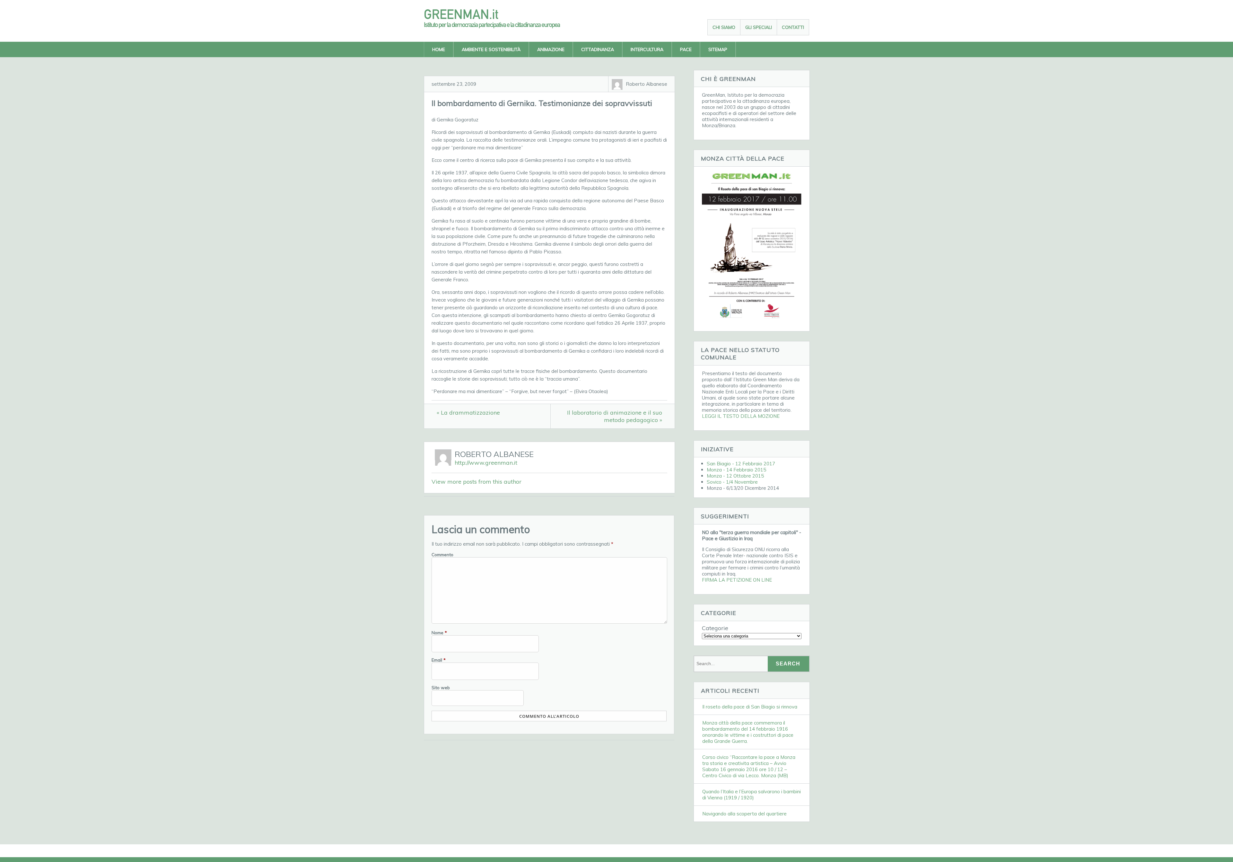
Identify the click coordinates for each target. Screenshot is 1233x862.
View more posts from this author (476, 481)
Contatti (793, 27)
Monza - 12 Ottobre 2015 (735, 476)
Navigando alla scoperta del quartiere (744, 814)
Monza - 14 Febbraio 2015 (736, 470)
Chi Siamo (724, 27)
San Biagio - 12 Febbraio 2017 (741, 464)
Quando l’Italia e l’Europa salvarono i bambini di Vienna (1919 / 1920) (751, 794)
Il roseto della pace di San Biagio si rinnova (749, 707)
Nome (439, 632)
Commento (442, 554)
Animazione (550, 49)
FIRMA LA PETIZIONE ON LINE (737, 580)
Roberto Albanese (646, 84)
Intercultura (647, 49)
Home (438, 49)
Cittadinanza (597, 49)
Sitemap (717, 49)
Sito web (441, 687)
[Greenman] (498, 26)
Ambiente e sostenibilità (491, 49)
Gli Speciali (758, 27)
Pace (686, 49)
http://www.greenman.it (486, 462)
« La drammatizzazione (468, 412)
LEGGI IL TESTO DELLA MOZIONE (741, 416)
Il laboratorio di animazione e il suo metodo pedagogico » (614, 416)
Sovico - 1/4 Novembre (732, 482)
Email (439, 660)
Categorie (715, 628)
